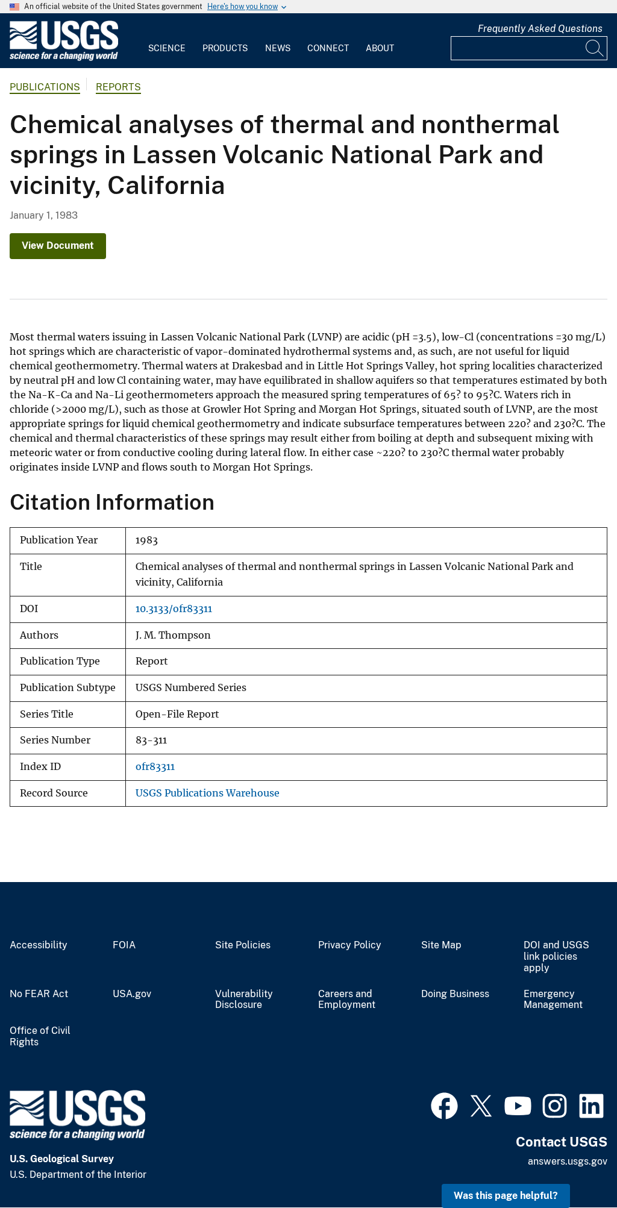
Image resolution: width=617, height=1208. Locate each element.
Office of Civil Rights (40, 1036)
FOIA (124, 945)
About (380, 48)
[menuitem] (167, 40)
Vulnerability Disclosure (244, 1000)
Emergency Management (553, 1000)
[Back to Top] (573, 1164)
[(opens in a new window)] (444, 1104)
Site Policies (243, 945)
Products (225, 48)
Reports (118, 87)
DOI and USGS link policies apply (556, 957)
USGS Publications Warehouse (208, 793)
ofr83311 (155, 766)
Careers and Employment (346, 1000)
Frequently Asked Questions (540, 28)
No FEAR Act (39, 994)
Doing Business (455, 994)
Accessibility (38, 945)
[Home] (64, 58)
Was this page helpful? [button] (506, 1195)
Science (167, 48)
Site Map (441, 945)
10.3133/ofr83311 (174, 609)
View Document (58, 245)
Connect (328, 48)
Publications (45, 87)
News (277, 48)
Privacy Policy (349, 945)
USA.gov (132, 994)
